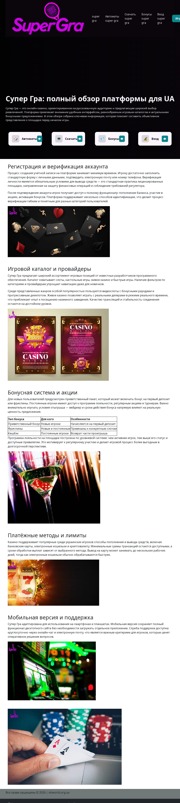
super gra (96, 18)
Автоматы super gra (112, 18)
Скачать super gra (130, 18)
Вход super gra (161, 18)
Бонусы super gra (147, 18)
